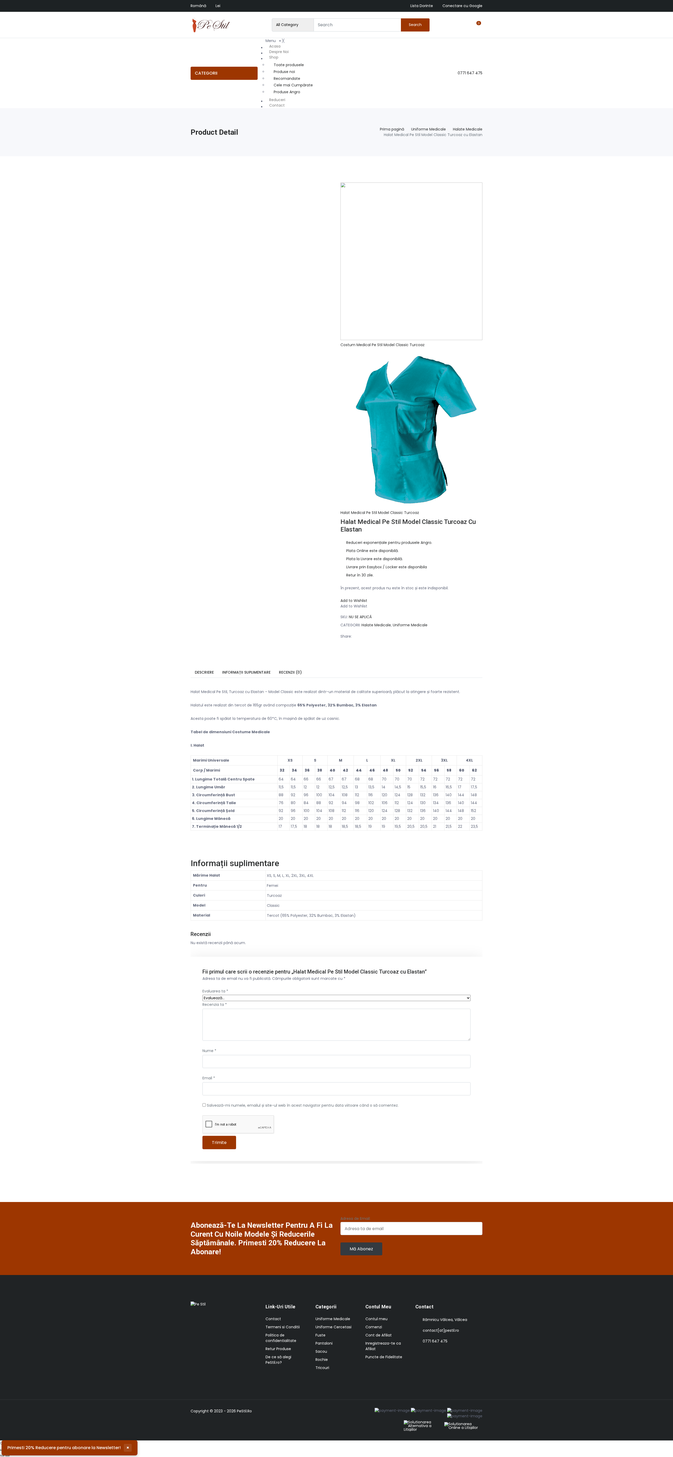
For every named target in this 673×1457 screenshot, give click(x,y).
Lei (218, 5)
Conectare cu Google (462, 5)
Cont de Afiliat (378, 1335)
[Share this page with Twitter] (370, 636)
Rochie (321, 1359)
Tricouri (322, 1367)
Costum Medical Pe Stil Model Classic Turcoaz (382, 344)
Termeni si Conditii (283, 1327)
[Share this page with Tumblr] (402, 636)
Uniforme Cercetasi (333, 1327)
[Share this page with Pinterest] (380, 636)
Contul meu (376, 1318)
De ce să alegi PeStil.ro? (278, 1359)
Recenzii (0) (290, 672)
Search (415, 24)
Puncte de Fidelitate (383, 1357)
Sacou (321, 1351)
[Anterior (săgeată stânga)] (2, 1455)
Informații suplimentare (246, 672)
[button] (353, 600)
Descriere (204, 672)
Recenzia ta (214, 1004)
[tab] (204, 673)
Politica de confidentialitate (281, 1338)
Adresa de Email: (355, 1218)
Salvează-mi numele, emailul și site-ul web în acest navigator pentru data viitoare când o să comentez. (303, 1105)
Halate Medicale (467, 129)
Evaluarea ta (215, 991)
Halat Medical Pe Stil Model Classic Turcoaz (379, 512)
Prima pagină (392, 129)
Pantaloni (324, 1343)
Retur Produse (278, 1348)
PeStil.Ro (244, 1411)
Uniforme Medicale (428, 129)
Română (198, 5)
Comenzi (373, 1327)
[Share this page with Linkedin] (391, 636)
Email (208, 1078)
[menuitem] (290, 46)
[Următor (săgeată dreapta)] (7, 1455)
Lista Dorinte (421, 5)
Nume (209, 1050)
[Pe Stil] (210, 24)
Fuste (320, 1335)
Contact (273, 1318)
